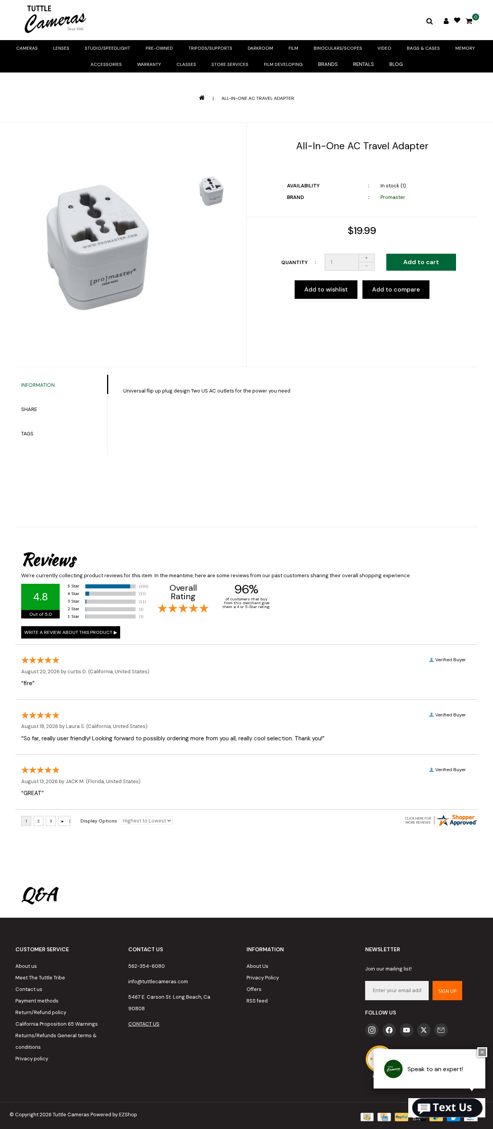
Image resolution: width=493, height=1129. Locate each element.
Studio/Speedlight (107, 48)
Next (211, 235)
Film (293, 48)
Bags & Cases (423, 48)
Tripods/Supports (210, 48)
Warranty (149, 64)
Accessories (106, 64)
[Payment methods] (366, 1116)
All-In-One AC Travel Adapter (257, 98)
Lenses (61, 48)
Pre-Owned (159, 48)
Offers (254, 989)
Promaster (393, 197)
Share (29, 409)
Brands (328, 64)
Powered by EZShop (114, 1114)
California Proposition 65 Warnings (56, 1024)
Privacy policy (31, 1058)
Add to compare (396, 289)
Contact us (28, 989)
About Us (257, 966)
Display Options (98, 821)
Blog (396, 64)
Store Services (229, 64)
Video (384, 48)
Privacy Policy (262, 977)
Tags (27, 433)
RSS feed (257, 1001)
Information (38, 385)
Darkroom (260, 48)
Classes (186, 64)
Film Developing (283, 64)
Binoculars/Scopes (338, 48)
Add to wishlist (326, 289)
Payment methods (37, 1001)
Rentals (363, 64)
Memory (465, 48)
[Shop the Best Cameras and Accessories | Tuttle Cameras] (53, 20)
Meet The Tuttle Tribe (40, 977)
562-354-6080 (146, 966)
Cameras (27, 48)
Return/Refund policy (40, 1012)
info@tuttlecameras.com (158, 981)
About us (26, 966)
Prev (211, 149)
